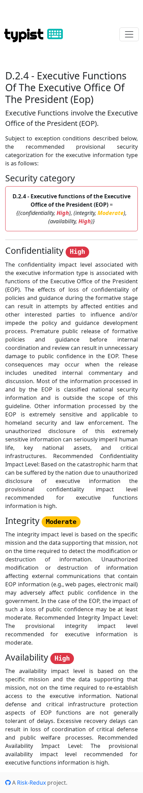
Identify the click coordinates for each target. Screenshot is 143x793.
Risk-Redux (31, 782)
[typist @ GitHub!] (8, 782)
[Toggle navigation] (129, 34)
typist (25, 34)
